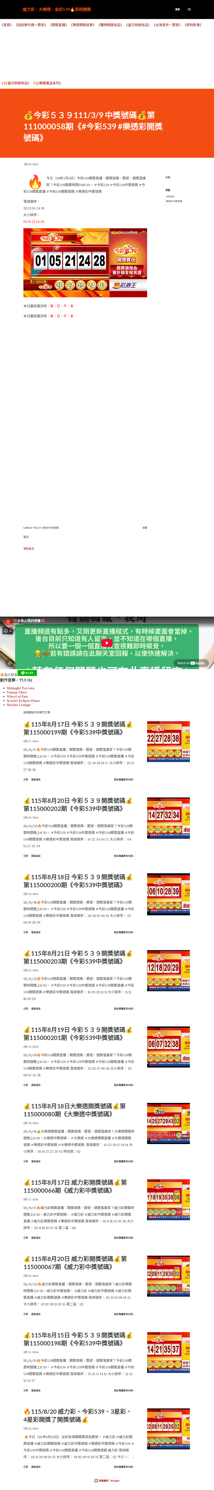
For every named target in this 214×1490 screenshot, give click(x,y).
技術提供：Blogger (109, 1480)
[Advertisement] (100, 54)
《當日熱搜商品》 (138, 25)
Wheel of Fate (17, 696)
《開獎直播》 (58, 25)
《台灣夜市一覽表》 (167, 25)
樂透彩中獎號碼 (174, 201)
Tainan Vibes (17, 692)
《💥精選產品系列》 (47, 83)
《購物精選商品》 (110, 25)
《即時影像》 (193, 25)
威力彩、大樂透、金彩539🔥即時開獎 (57, 9)
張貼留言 (28, 548)
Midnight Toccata (20, 688)
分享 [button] (168, 177)
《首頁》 (6, 25)
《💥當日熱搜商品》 (15, 83)
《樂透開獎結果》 (82, 25)
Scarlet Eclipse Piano (23, 700)
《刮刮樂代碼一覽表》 (31, 25)
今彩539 (170, 196)
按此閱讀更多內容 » (124, 779)
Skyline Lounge (19, 705)
